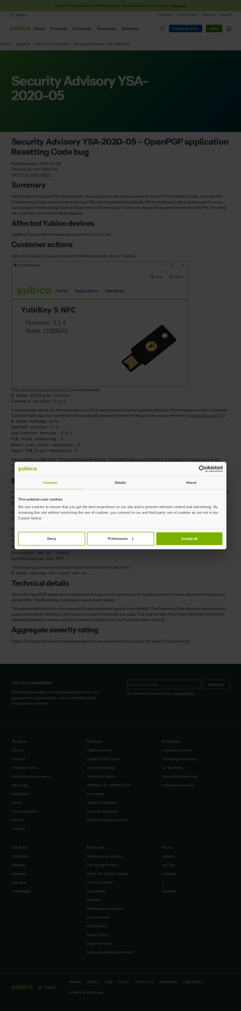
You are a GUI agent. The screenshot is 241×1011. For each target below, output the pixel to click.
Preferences (118, 538)
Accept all (189, 538)
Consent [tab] (50, 483)
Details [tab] (120, 483)
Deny (51, 538)
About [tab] (191, 483)
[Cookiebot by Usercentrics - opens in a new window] (202, 469)
